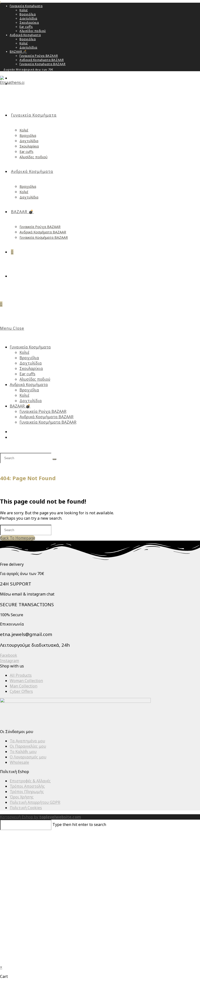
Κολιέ (24, 10)
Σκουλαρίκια (29, 22)
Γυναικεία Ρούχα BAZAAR (39, 56)
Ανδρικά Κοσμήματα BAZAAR (42, 60)
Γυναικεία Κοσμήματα (26, 6)
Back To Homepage (17, 538)
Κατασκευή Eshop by (40, 817)
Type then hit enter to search (79, 824)
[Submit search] (54, 459)
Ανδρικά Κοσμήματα (25, 35)
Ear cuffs (26, 27)
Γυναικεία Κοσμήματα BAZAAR (43, 64)
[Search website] (13, 276)
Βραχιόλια (28, 14)
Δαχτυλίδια (28, 18)
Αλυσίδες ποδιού (33, 31)
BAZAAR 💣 (18, 52)
